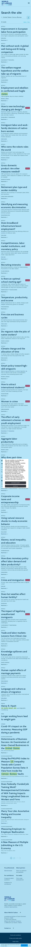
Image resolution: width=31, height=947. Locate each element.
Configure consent (15, 482)
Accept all (15, 486)
